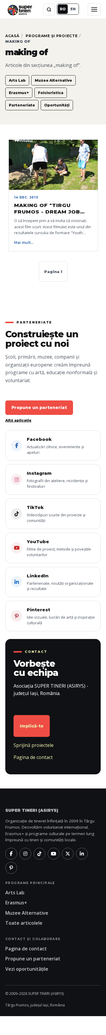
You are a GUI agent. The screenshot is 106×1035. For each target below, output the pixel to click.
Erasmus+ (19, 93)
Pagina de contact (33, 757)
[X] (68, 854)
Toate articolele (23, 923)
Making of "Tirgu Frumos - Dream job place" (47, 208)
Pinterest (61, 616)
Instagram (57, 479)
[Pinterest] (11, 868)
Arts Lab (17, 80)
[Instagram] (25, 854)
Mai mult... (23, 242)
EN (73, 9)
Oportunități (56, 105)
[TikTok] (39, 854)
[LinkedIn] (82, 854)
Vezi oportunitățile (26, 969)
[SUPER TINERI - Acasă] (19, 9)
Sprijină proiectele (34, 745)
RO (63, 9)
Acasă (12, 36)
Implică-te (32, 726)
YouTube (59, 548)
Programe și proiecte (51, 36)
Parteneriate (22, 105)
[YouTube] (53, 854)
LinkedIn (60, 582)
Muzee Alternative (53, 80)
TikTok (56, 514)
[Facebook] (11, 854)
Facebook (55, 445)
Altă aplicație (18, 420)
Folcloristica (50, 93)
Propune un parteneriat (39, 407)
